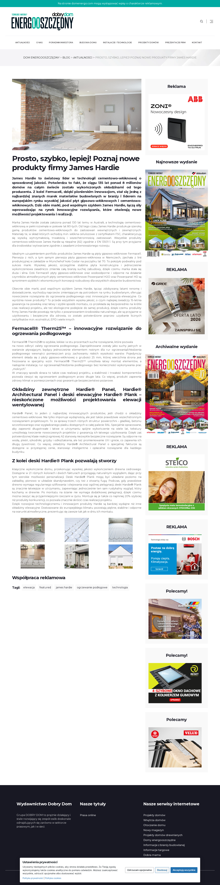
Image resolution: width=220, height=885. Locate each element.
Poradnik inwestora (61, 42)
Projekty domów (148, 42)
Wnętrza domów (154, 820)
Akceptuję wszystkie (184, 870)
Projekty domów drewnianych (162, 835)
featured (45, 587)
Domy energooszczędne (159, 840)
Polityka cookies (53, 878)
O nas (39, 42)
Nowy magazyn (153, 830)
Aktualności (22, 42)
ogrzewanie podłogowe (92, 587)
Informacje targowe (156, 850)
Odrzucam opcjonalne (139, 870)
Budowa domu (88, 42)
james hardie (64, 587)
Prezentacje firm (175, 42)
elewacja (29, 587)
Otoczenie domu (154, 825)
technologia (120, 587)
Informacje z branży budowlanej (164, 845)
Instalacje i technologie (117, 42)
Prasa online (88, 815)
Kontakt (197, 42)
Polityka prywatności (33, 878)
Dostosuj (162, 870)
